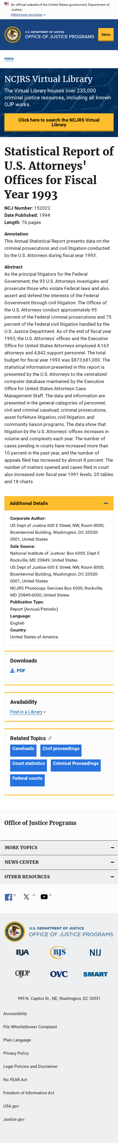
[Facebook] (10, 899)
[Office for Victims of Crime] (59, 978)
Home (9, 58)
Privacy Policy (16, 1053)
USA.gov (11, 1106)
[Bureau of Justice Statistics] (59, 960)
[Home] (59, 34)
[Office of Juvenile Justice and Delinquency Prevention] (22, 978)
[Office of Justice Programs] (12, 34)
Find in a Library (26, 712)
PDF (21, 670)
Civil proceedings (61, 748)
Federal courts (27, 778)
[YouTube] (46, 899)
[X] (28, 899)
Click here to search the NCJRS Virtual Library (59, 122)
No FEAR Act (15, 1079)
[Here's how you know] (59, 9)
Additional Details (29, 503)
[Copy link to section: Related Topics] (49, 737)
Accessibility (15, 1013)
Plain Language (17, 1040)
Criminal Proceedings (76, 763)
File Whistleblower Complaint (30, 1026)
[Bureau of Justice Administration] (22, 957)
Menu (106, 34)
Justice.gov (13, 1119)
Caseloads (23, 748)
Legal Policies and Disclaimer (30, 1066)
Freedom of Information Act (28, 1092)
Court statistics (28, 763)
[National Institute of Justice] (95, 957)
